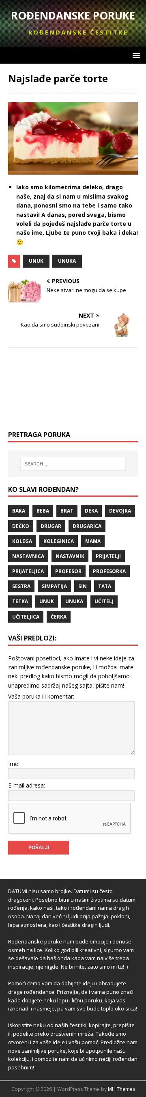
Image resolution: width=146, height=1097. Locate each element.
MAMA (93, 541)
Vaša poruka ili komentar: (41, 696)
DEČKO (20, 526)
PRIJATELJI (108, 556)
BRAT (66, 510)
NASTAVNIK (70, 556)
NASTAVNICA (28, 556)
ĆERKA (59, 616)
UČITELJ (104, 601)
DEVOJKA (120, 510)
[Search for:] (73, 464)
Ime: (13, 764)
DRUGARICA (87, 526)
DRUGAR (51, 526)
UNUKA (67, 260)
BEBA (42, 510)
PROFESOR (68, 571)
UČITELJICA (25, 616)
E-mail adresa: (26, 785)
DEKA (91, 510)
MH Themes (121, 1089)
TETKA (20, 601)
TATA (104, 586)
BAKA (18, 510)
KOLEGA (22, 541)
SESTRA (21, 586)
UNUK (36, 260)
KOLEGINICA (58, 541)
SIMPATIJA (54, 586)
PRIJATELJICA (28, 571)
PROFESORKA (109, 571)
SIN (82, 586)
